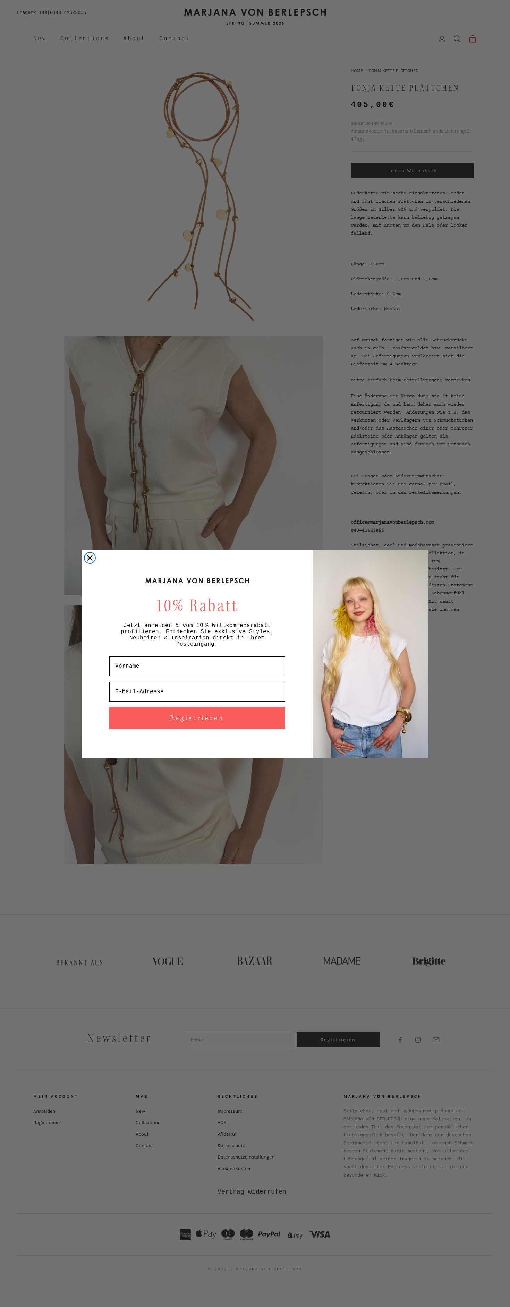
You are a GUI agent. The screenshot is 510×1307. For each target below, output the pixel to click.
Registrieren (197, 718)
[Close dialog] (89, 557)
